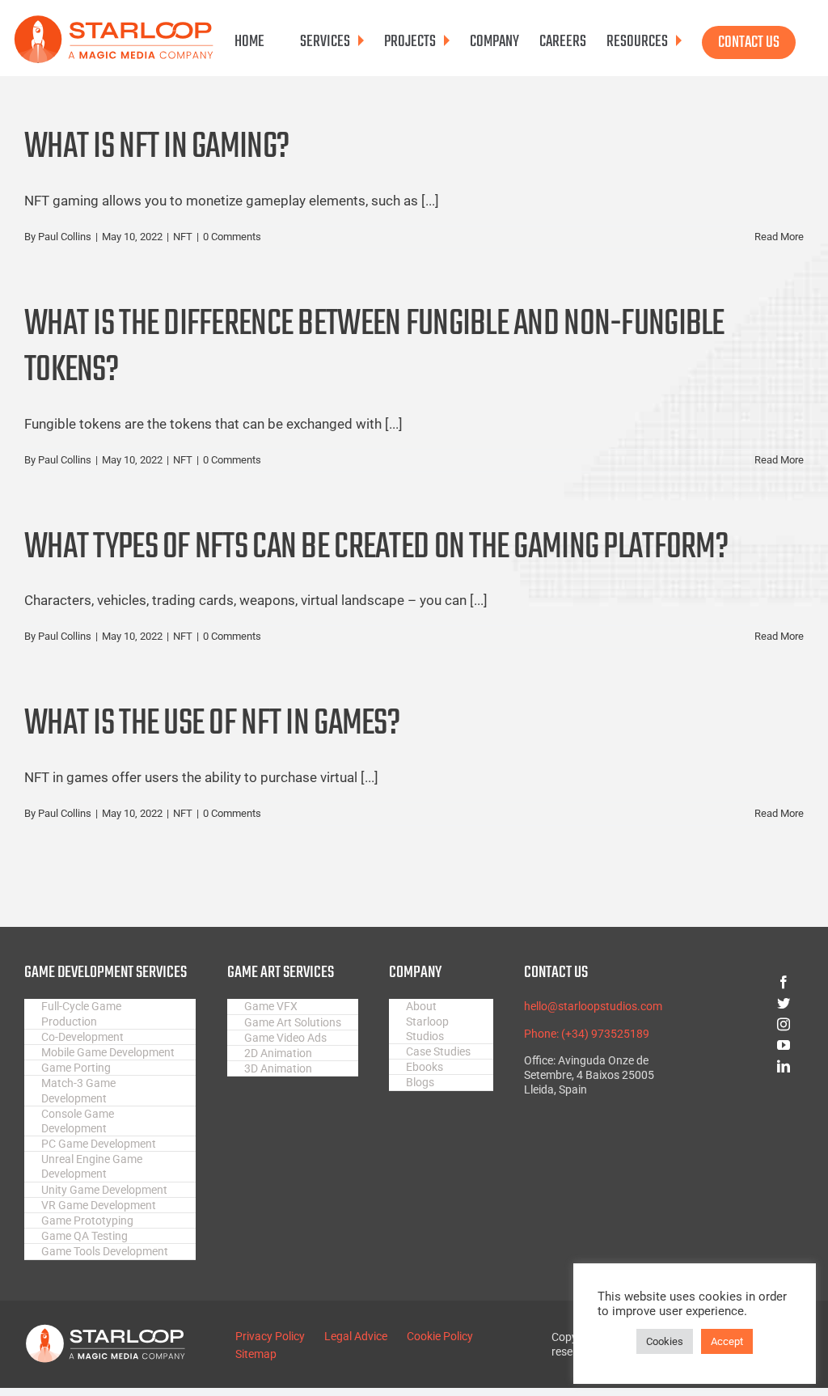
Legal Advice (355, 1336)
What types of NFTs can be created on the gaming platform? (376, 548)
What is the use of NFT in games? (211, 724)
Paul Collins (64, 237)
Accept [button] (727, 1341)
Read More (779, 237)
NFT (182, 237)
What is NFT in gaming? (156, 148)
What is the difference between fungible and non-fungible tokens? (374, 348)
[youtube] (738, 1045)
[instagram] (738, 1023)
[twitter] (738, 1002)
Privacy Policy (270, 1336)
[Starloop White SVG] (105, 1330)
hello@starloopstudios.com (593, 1006)
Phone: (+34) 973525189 (586, 1033)
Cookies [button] (664, 1341)
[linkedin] (738, 1066)
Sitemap (256, 1353)
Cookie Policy (440, 1336)
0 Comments (232, 237)
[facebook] (738, 981)
